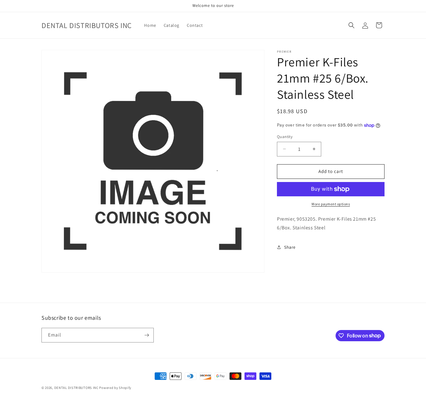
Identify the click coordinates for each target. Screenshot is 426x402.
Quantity (285, 136)
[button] (351, 25)
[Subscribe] (146, 335)
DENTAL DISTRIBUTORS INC (76, 387)
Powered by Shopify (115, 387)
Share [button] (290, 247)
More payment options (331, 204)
